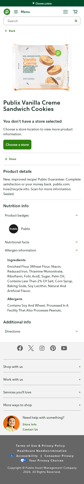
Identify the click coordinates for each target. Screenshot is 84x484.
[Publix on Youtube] (64, 350)
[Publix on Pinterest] (53, 350)
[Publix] (7, 13)
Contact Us (30, 429)
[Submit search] (76, 21)
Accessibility (26, 455)
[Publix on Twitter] (31, 350)
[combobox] (40, 21)
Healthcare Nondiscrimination (42, 450)
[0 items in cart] (75, 12)
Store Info (30, 424)
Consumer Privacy (59, 455)
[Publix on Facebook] (20, 350)
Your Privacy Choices (46, 460)
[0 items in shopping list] (66, 12)
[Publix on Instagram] (42, 350)
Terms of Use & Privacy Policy (40, 445)
